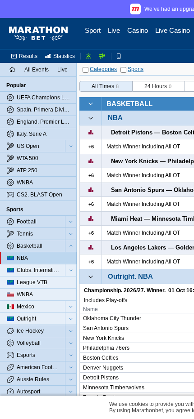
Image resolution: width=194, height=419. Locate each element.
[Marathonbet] (38, 33)
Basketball (129, 103)
